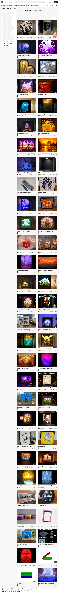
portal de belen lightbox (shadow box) (45, 114)
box (9, 37)
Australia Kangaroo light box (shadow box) (46, 290)
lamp (7, 45)
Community (22, 5)
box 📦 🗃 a (19, 583)
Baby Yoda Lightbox (21, 563)
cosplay (9, 35)
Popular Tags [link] (8, 8)
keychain (9, 18)
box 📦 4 (39, 563)
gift (11, 31)
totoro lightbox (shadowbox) (22, 94)
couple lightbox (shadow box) (44, 133)
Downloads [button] (27, 5)
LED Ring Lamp (20, 35)
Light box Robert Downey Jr (43, 427)
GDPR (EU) (13, 588)
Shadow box (40, 35)
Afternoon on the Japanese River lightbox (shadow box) (46, 153)
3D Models (3, 5)
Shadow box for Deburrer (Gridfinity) (24, 192)
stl (12, 35)
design (12, 37)
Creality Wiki (17, 589)
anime (4, 31)
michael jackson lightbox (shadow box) (45, 485)
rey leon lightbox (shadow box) (44, 407)
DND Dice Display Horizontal (22, 505)
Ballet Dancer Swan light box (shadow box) (25, 114)
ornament (7, 41)
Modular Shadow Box (42, 94)
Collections (10, 5)
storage (4, 39)
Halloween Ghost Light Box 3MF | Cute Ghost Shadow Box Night (46, 388)
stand (7, 43)
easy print (11, 12)
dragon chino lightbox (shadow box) (45, 368)
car (12, 39)
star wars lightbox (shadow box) (23, 133)
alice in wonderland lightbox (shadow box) (46, 55)
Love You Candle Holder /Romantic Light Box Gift (25, 251)
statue (4, 33)
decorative (5, 29)
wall (4, 45)
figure (9, 29)
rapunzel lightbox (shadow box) (23, 211)
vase (4, 43)
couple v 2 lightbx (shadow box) (23, 485)
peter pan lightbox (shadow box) (23, 270)
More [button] (36, 5)
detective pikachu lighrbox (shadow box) (46, 348)
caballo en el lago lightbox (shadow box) (46, 583)
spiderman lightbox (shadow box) (44, 74)
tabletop (8, 39)
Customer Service (24, 589)
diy (3, 41)
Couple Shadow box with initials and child (25, 74)
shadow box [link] (15, 8)
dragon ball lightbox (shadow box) (24, 387)
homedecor (5, 37)
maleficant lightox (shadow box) (23, 290)
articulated (5, 18)
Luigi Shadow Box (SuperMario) (23, 407)
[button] (56, 5)
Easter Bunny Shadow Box (43, 192)
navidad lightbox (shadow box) (23, 368)
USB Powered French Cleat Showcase (24, 524)
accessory (8, 33)
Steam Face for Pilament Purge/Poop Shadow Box (26, 446)
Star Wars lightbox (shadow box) (44, 466)
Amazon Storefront (10, 589)
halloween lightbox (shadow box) (23, 309)
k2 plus (10, 16)
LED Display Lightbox (42, 172)
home (13, 29)
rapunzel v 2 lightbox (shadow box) (24, 427)
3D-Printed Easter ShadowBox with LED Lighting (25, 172)
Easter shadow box (41, 446)
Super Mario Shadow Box (22, 544)
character (5, 35)
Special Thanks (34, 588)
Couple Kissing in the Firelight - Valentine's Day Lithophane (47, 211)
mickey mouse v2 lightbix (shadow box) (45, 231)
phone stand (5, 16)
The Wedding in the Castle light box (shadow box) (25, 153)
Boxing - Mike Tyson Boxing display (24, 329)
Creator (14, 5)
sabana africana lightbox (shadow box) (45, 270)
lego (8, 14)
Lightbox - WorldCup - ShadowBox (44, 309)
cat (11, 41)
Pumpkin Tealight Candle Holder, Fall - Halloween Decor (45, 251)
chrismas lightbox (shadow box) (44, 329)
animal (8, 31)
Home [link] (3, 8)
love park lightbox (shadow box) (23, 231)
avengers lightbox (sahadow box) (23, 55)
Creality (3, 589)
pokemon (4, 14)
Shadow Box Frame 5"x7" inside (44, 524)
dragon (7, 12)
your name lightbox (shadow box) (23, 348)
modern (11, 43)
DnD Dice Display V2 (42, 505)
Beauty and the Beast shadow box (23, 466)
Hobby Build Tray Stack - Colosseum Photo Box (47, 544)
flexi (4, 12)
